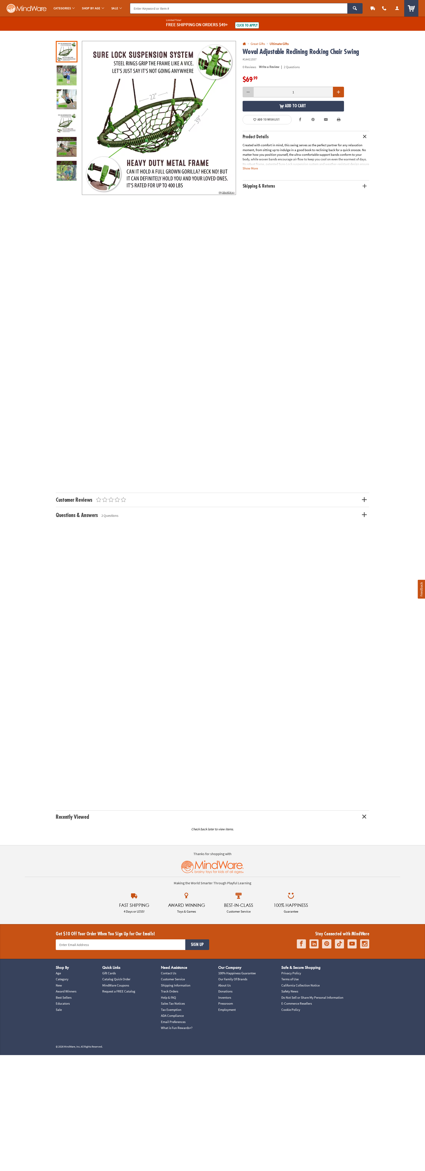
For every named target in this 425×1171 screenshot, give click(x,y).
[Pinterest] (326, 943)
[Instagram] (364, 943)
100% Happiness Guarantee (237, 973)
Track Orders (169, 991)
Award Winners (66, 991)
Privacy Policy (291, 973)
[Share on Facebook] (300, 119)
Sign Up (197, 945)
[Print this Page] (338, 119)
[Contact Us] (384, 8)
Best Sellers (63, 997)
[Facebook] (301, 943)
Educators (63, 1003)
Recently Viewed (72, 817)
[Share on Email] (326, 119)
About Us (224, 985)
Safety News (289, 991)
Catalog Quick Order (116, 979)
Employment (227, 1010)
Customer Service (173, 979)
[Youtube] (352, 943)
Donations (225, 991)
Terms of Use (290, 979)
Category (62, 979)
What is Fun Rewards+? (176, 1028)
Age (58, 973)
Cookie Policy (290, 1010)
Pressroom (225, 1003)
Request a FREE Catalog (118, 991)
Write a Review (269, 67)
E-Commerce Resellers (296, 1003)
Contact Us (168, 973)
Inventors (224, 997)
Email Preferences (173, 1022)
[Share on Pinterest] (313, 119)
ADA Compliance (172, 1015)
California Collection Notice (300, 985)
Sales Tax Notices (173, 1003)
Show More (250, 168)
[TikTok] (339, 943)
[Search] (355, 8)
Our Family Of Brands (232, 979)
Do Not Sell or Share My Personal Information (312, 997)
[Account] (397, 8)
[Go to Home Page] (244, 44)
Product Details (256, 137)
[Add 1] (338, 92)
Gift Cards (109, 973)
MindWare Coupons (115, 985)
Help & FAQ (168, 997)
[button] (159, 118)
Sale (59, 1010)
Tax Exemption (171, 1010)
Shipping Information (175, 985)
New (59, 985)
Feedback (421, 589)
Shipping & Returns (259, 186)
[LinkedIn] (314, 943)
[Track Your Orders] (373, 8)
